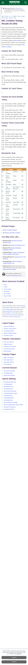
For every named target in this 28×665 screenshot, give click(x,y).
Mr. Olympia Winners (9, 331)
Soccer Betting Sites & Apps (11, 402)
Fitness (5, 286)
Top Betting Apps (8, 384)
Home (3, 16)
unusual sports (9, 309)
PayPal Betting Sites (9, 397)
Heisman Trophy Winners (10, 328)
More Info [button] (19, 653)
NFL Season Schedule (9, 370)
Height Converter (8, 344)
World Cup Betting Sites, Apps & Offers (13, 404)
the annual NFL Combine (13, 232)
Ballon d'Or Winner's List (18, 245)
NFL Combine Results (11, 230)
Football (14, 16)
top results (17, 40)
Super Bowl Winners (9, 362)
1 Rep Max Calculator (9, 348)
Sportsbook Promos (9, 386)
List (10, 16)
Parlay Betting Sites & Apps (10, 393)
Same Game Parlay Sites (10, 391)
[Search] (25, 3)
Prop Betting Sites (8, 388)
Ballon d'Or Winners (9, 357)
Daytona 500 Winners (9, 326)
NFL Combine (5, 18)
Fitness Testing (20, 16)
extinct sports (17, 309)
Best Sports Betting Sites (10, 382)
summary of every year (14, 316)
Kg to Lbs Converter (9, 342)
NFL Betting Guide (8, 373)
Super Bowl (6, 291)
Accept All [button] (14, 661)
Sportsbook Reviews (9, 409)
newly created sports (7, 311)
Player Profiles (7, 296)
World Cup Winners (8, 359)
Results (10, 18)
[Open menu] (3, 2)
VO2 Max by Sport (8, 335)
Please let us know (16, 275)
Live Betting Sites (8, 395)
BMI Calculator (7, 351)
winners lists (9, 314)
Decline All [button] (14, 657)
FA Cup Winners (8, 364)
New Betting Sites (8, 400)
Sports (6, 16)
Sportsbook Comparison (10, 407)
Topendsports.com (18, 8)
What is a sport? (11, 313)
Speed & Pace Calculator (10, 346)
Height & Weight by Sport (10, 333)
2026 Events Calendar (9, 375)
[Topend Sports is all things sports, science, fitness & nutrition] (14, 2)
